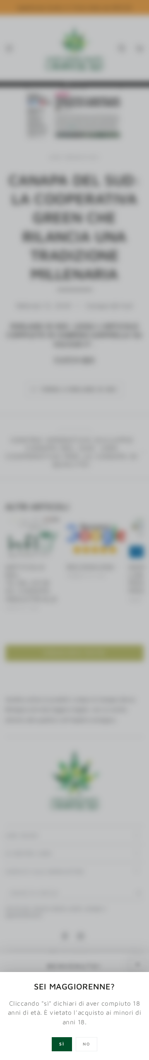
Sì (62, 1043)
